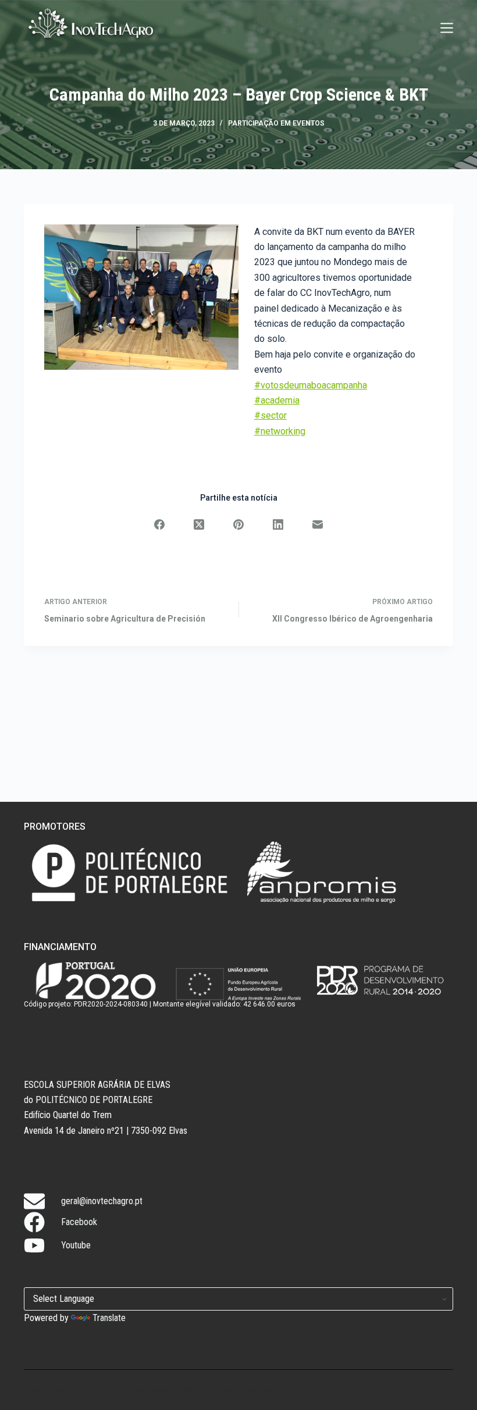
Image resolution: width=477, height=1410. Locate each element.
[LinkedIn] (278, 524)
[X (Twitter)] (199, 524)
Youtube (76, 1245)
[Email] (317, 524)
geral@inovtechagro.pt (102, 1200)
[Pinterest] (238, 524)
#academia (277, 400)
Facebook (79, 1221)
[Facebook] (159, 524)
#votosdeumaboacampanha (310, 385)
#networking (279, 431)
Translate (109, 1317)
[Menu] (446, 28)
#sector (270, 415)
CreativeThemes (242, 1389)
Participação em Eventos (276, 123)
